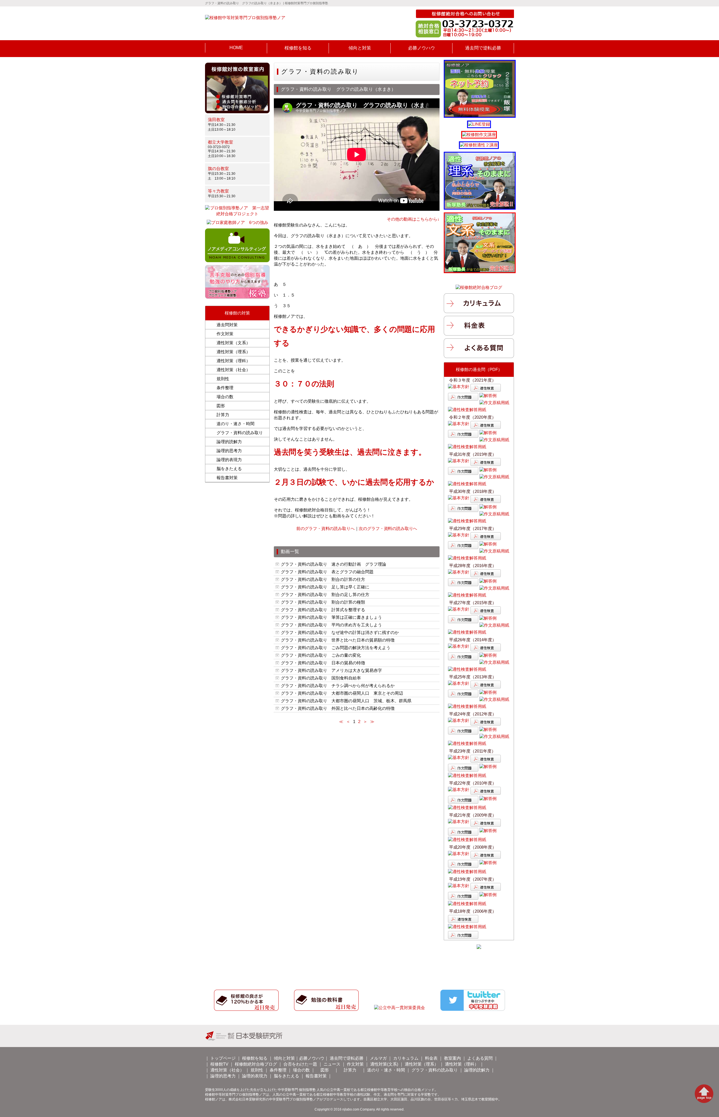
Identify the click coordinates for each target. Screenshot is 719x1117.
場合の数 (225, 396)
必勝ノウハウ (311, 1058)
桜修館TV (219, 1064)
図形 (221, 405)
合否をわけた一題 (300, 1064)
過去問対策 (227, 324)
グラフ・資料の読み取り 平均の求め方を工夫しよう (331, 624)
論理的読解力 (229, 441)
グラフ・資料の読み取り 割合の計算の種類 (323, 602)
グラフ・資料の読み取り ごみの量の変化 (321, 655)
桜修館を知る (254, 1058)
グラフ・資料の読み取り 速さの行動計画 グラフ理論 (333, 564)
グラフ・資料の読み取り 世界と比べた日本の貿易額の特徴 (338, 640)
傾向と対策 (284, 1058)
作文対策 (225, 333)
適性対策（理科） (233, 360)
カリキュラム (405, 1058)
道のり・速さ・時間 (235, 423)
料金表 (431, 1058)
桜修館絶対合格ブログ (256, 1064)
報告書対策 (227, 477)
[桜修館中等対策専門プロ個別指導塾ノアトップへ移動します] (245, 18)
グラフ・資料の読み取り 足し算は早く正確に (325, 586)
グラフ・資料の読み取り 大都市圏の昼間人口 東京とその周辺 (342, 693)
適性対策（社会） (233, 369)
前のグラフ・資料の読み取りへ (325, 528)
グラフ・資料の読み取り (240, 432)
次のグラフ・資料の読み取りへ (388, 528)
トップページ (223, 1058)
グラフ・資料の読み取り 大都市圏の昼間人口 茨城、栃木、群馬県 (346, 700)
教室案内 (452, 1058)
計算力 (223, 414)
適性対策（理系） (233, 351)
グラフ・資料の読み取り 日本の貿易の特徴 (325, 662)
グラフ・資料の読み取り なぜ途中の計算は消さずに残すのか (342, 632)
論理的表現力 (229, 459)
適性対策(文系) (384, 1064)
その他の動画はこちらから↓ (413, 219)
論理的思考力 (229, 450)
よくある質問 (480, 1058)
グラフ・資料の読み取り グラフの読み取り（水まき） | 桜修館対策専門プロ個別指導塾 (266, 3)
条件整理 (225, 387)
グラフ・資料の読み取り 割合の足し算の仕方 (325, 594)
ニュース (332, 1064)
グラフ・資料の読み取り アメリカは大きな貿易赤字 (331, 670)
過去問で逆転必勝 (346, 1058)
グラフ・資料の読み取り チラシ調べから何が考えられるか (338, 685)
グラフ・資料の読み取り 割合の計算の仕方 (325, 579)
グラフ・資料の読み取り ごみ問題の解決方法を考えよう (335, 647)
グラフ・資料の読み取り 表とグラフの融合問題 (327, 571)
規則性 (223, 378)
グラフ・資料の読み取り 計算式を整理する (323, 609)
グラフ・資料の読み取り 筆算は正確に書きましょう (331, 617)
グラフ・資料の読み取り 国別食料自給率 (321, 678)
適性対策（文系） (233, 342)
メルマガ (378, 1058)
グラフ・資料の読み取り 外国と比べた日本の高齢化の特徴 (338, 708)
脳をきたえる (229, 468)
